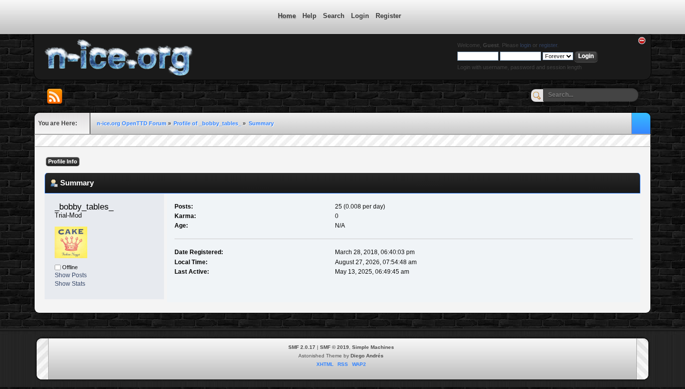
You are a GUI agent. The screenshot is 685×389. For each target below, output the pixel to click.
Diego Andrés (367, 355)
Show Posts (71, 275)
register (548, 45)
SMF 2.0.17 (301, 347)
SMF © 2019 (334, 347)
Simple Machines (373, 347)
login (525, 45)
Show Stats (70, 283)
